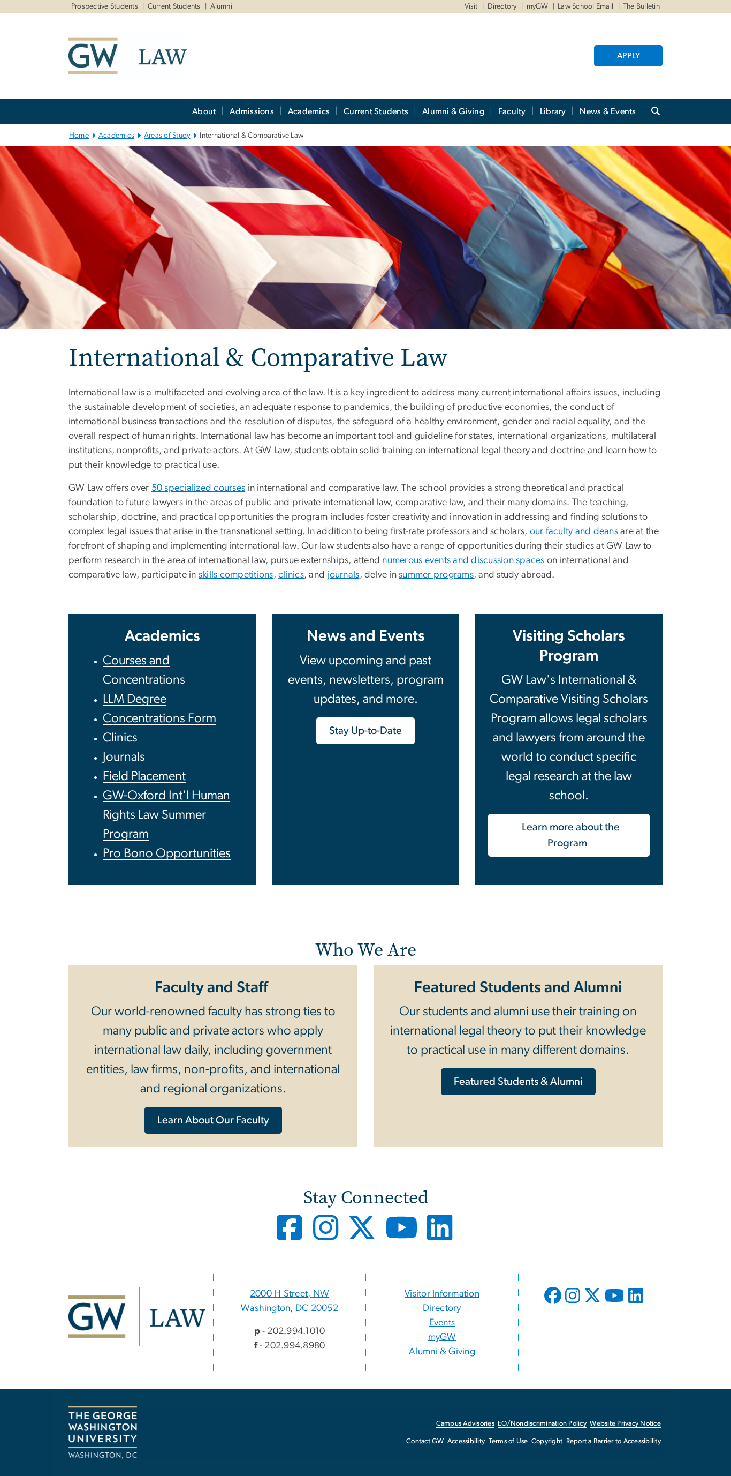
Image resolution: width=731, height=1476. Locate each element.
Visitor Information (442, 1294)
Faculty (512, 111)
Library (553, 111)
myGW (538, 6)
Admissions (252, 111)
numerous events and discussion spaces (463, 560)
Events (442, 1323)
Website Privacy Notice (625, 1423)
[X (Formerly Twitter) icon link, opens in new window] (362, 1235)
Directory (502, 6)
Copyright (546, 1441)
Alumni (221, 6)
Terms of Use (508, 1441)
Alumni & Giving (453, 111)
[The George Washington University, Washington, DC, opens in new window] (102, 1432)
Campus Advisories (465, 1423)
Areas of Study (167, 135)
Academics (309, 111)
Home (79, 135)
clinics (291, 575)
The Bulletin (641, 6)
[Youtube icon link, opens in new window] (402, 1235)
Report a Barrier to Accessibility (613, 1441)
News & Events (608, 111)
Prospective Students (104, 6)
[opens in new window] (554, 1303)
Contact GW (425, 1441)
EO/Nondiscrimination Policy (542, 1423)
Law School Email (585, 6)
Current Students (174, 6)
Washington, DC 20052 (289, 1308)
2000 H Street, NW (289, 1294)
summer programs (436, 575)
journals (344, 575)
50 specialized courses (198, 488)
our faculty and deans (574, 531)
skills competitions (236, 575)
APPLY (628, 55)
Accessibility (466, 1441)
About (204, 111)
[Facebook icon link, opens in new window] (290, 1235)
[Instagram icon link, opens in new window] (327, 1235)
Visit (471, 6)
